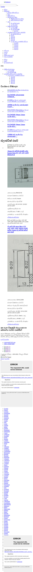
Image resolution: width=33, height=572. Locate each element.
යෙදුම (6, 52)
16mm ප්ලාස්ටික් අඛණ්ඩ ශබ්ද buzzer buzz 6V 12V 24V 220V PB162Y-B (18, 153)
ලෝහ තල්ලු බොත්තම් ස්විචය (19, 41)
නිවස (5, 9)
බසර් (8, 21)
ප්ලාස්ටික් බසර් (15, 23)
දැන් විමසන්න (5, 339)
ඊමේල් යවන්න (5, 358)
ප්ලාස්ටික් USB (15, 29)
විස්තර (17, 217)
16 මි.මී (13, 38)
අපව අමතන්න (8, 56)
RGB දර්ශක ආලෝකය (17, 18)
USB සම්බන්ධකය (12, 26)
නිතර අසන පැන (9, 55)
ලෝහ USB (14, 28)
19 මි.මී (16, 46)
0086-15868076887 (9, 344)
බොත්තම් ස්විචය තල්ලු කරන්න (16, 32)
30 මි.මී (16, 49)
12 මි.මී (16, 31)
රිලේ (8, 14)
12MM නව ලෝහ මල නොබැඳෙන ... (15, 135)
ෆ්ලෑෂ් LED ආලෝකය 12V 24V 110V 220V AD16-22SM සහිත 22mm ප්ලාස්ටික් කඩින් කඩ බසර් (17, 229)
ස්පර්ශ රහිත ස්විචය (13, 12)
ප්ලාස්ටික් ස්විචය (16, 34)
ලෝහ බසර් (14, 24)
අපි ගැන (6, 50)
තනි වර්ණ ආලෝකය (17, 20)
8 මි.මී (12, 35)
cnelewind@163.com (9, 342)
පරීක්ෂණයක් (11, 217)
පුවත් (5, 53)
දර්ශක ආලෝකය (12, 17)
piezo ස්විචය (11, 15)
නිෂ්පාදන (6, 11)
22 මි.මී (13, 40)
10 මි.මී (13, 37)
